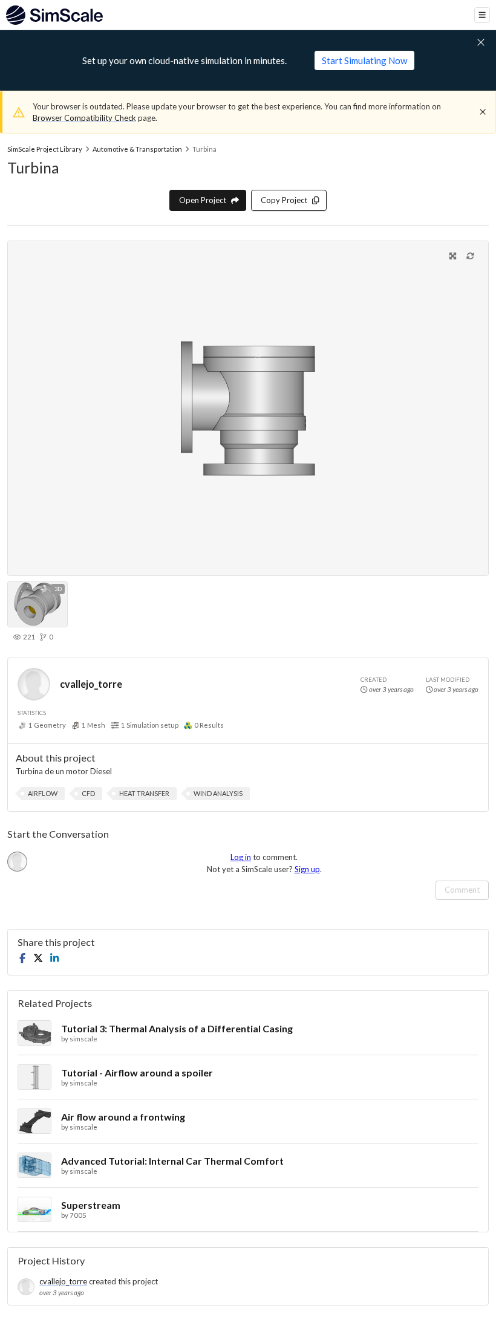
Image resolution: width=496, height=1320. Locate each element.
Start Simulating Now (364, 60)
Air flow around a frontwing (123, 1116)
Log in (240, 857)
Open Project (202, 200)
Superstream (90, 1205)
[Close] (483, 112)
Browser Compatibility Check (84, 118)
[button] (43, 793)
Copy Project (284, 200)
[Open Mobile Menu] (482, 15)
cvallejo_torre (91, 684)
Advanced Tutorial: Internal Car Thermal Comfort (172, 1160)
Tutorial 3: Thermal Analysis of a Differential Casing (177, 1028)
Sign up (307, 869)
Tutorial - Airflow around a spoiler (137, 1072)
